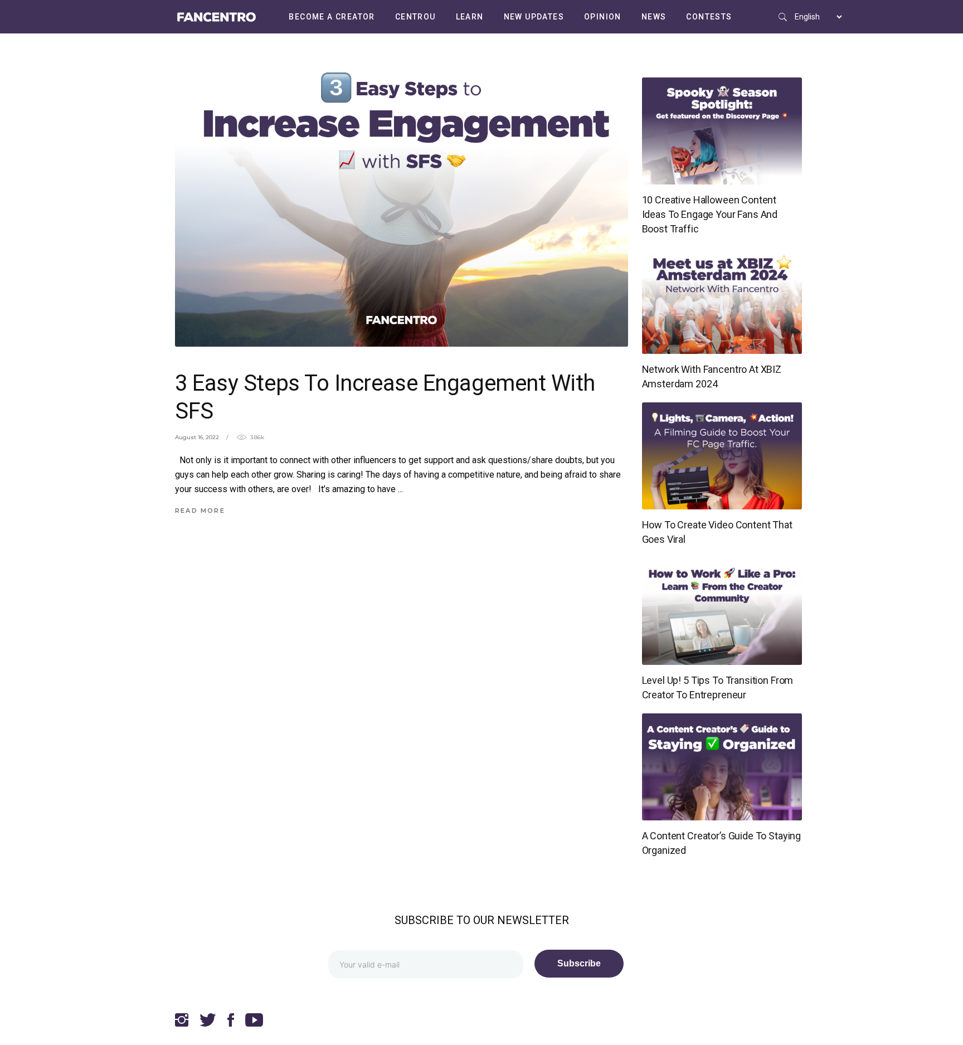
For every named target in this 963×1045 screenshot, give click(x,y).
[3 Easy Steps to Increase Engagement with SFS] (401, 196)
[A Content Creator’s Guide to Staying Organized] (722, 766)
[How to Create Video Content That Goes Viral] (722, 455)
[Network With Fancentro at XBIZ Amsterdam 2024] (722, 300)
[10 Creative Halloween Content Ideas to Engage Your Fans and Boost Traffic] (722, 130)
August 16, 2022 (197, 437)
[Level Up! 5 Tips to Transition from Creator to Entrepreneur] (722, 611)
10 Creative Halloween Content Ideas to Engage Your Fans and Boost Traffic (710, 214)
